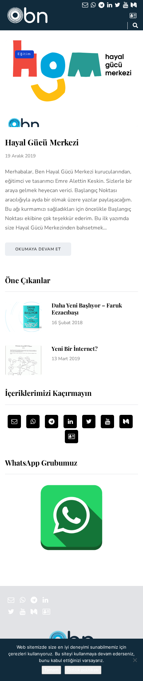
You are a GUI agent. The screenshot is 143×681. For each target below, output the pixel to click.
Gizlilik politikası (83, 670)
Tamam (51, 670)
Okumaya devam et (38, 249)
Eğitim (24, 54)
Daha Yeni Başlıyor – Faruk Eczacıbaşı (87, 308)
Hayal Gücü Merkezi (42, 142)
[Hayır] (134, 660)
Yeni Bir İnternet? (75, 348)
